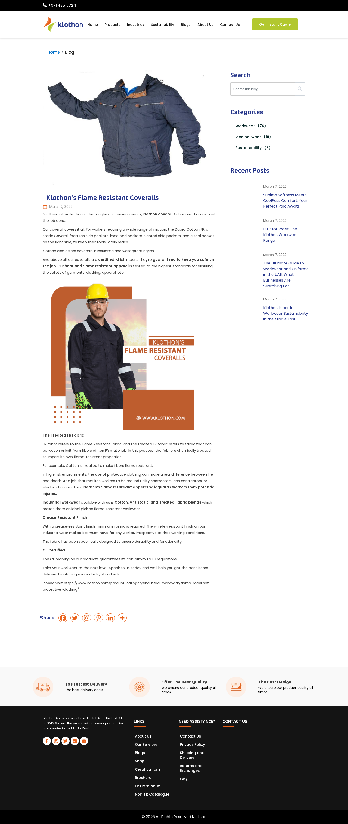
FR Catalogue (147, 786)
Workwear (250, 126)
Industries (135, 24)
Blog (69, 52)
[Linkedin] (111, 617)
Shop (139, 761)
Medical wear (253, 137)
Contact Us (230, 24)
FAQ (183, 779)
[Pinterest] (99, 617)
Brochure (143, 777)
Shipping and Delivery (192, 755)
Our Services (146, 744)
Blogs (186, 24)
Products (112, 24)
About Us (205, 24)
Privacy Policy (192, 744)
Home (93, 24)
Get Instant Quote (275, 24)
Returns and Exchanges (191, 768)
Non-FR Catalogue (152, 794)
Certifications (148, 769)
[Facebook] (63, 617)
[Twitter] (75, 617)
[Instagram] (87, 617)
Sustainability (162, 24)
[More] (123, 617)
